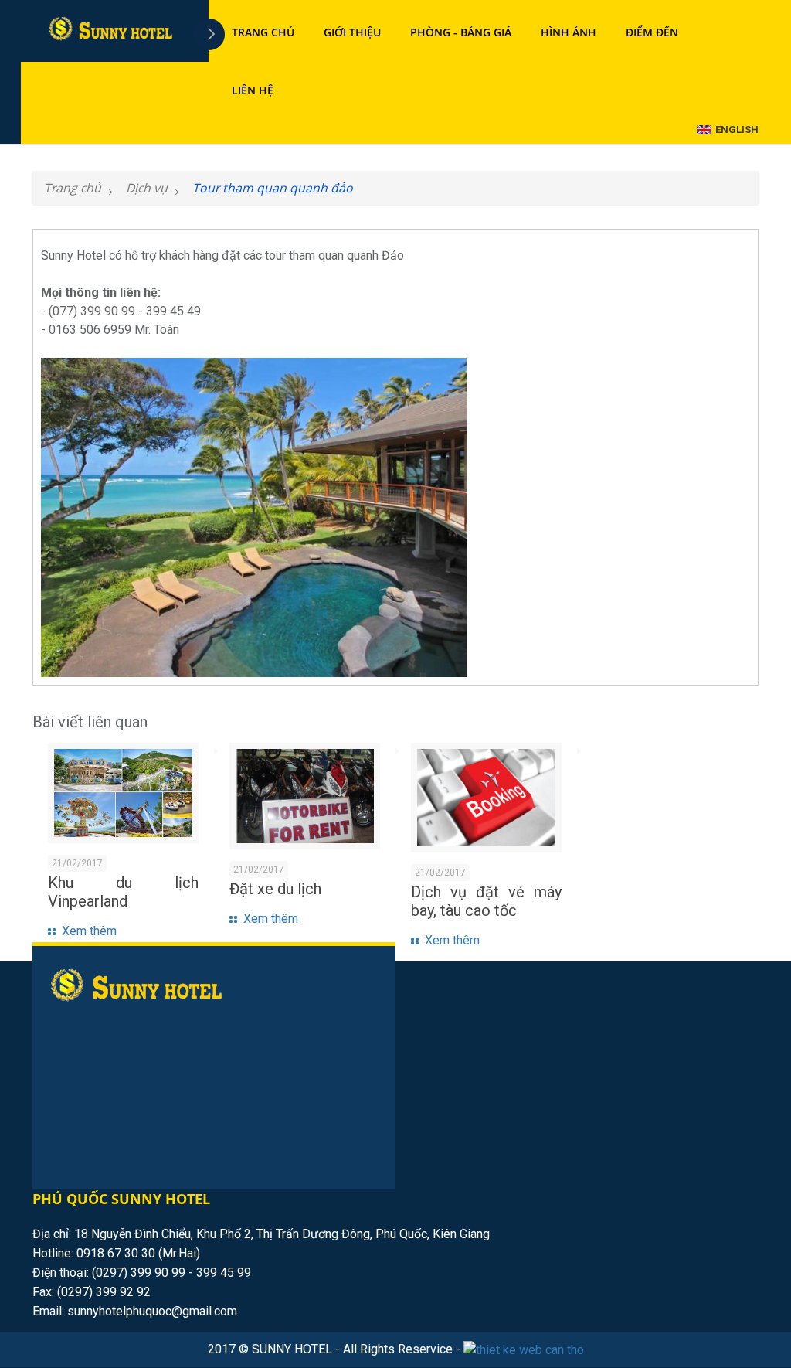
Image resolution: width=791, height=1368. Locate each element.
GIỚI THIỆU (352, 32)
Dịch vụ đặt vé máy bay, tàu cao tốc (486, 901)
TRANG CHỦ (263, 32)
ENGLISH (737, 129)
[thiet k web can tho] (523, 1350)
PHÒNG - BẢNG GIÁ (460, 32)
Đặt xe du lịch (275, 889)
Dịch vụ (147, 187)
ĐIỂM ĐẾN (652, 32)
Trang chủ (72, 187)
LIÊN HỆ (252, 90)
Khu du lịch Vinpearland (123, 891)
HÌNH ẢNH (568, 32)
